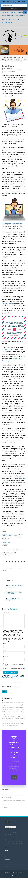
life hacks (19, 550)
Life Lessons (10, 16)
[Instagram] (25, 25)
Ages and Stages (6, 804)
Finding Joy (5, 807)
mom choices (6, 552)
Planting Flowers (6, 542)
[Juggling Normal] (10, 36)
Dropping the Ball (8, 304)
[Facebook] (22, 25)
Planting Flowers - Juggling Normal (13, 586)
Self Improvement (20, 16)
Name (4, 643)
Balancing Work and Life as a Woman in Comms (7, 535)
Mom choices (16, 19)
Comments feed (8, 862)
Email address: (7, 686)
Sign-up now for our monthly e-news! (14, 2)
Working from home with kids (12, 224)
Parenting (4, 71)
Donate (14, 777)
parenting (13, 552)
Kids (13, 69)
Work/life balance (7, 22)
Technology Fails (18, 534)
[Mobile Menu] (25, 36)
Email (5, 650)
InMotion (20, 873)
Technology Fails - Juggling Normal (13, 592)
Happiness (5, 19)
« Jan (6, 847)
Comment (6, 612)
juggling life (10, 550)
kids (15, 550)
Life (10, 19)
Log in (6, 856)
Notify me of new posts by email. (14, 668)
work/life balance (7, 555)
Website (5, 656)
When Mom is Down (7, 797)
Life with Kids (6, 349)
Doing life (4, 794)
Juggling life (9, 69)
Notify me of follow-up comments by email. (13, 665)
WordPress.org (8, 866)
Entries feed (7, 859)
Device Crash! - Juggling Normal (13, 599)
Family (4, 16)
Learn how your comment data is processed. (13, 677)
